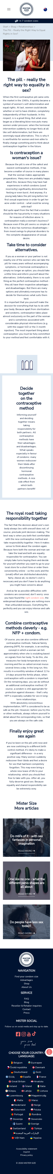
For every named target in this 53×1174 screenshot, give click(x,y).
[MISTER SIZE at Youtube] (29, 1034)
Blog (13, 26)
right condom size (34, 597)
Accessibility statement (26, 1148)
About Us (26, 987)
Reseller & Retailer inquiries (26, 1005)
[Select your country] (45, 9)
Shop (26, 983)
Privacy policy (26, 1155)
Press (27, 1012)
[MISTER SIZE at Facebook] (18, 1034)
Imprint (26, 1151)
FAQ (26, 998)
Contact (27, 1009)
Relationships (26, 26)
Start (5, 26)
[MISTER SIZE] (26, 959)
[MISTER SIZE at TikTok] (34, 1034)
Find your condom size (26, 976)
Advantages (26, 980)
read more (25, 851)
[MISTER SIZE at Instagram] (23, 1034)
